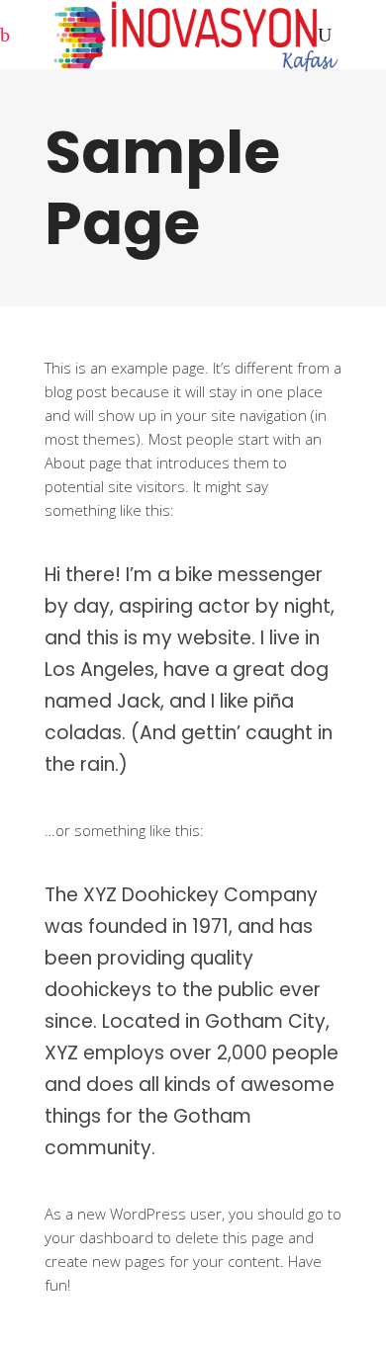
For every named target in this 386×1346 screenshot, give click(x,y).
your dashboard (99, 1237)
